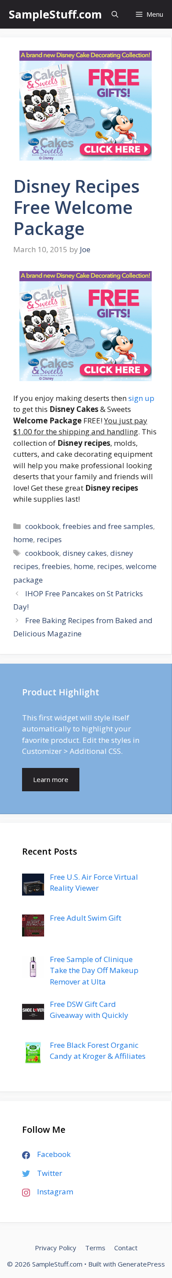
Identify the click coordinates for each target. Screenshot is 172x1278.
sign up (141, 398)
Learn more (50, 779)
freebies (56, 566)
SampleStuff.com (55, 14)
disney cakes (85, 553)
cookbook (42, 526)
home (23, 539)
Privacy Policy (55, 1247)
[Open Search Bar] (115, 14)
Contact (126, 1247)
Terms (95, 1247)
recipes (49, 539)
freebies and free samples (108, 526)
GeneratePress (141, 1264)
